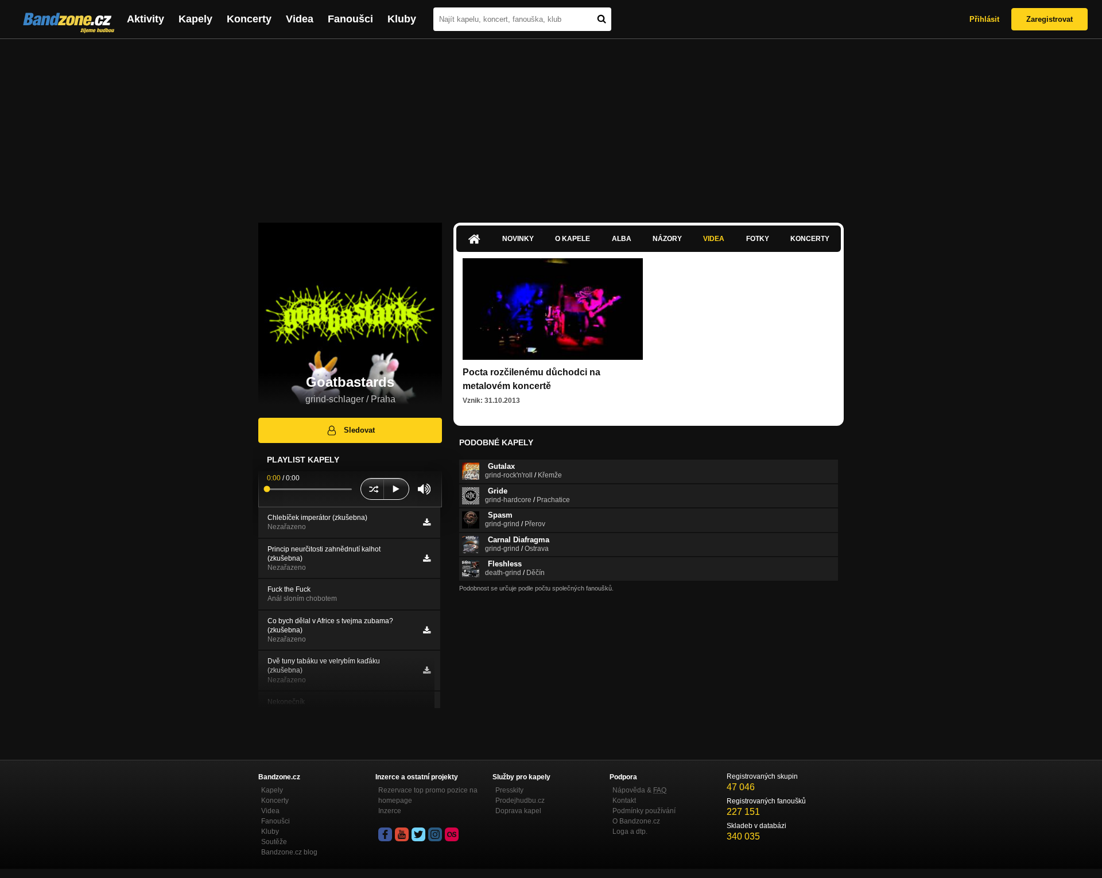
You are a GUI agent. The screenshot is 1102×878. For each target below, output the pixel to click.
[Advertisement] (551, 125)
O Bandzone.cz (636, 821)
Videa (299, 19)
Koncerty (249, 19)
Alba (621, 239)
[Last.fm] (452, 834)
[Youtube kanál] (402, 834)
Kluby (401, 19)
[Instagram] (435, 834)
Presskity (509, 790)
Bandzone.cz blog (289, 852)
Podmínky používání (644, 811)
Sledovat (359, 430)
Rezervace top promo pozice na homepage (428, 795)
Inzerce (389, 811)
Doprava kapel (518, 811)
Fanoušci (350, 19)
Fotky (757, 239)
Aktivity (145, 19)
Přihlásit (984, 19)
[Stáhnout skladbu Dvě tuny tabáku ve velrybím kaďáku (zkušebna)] (426, 670)
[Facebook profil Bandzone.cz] (385, 834)
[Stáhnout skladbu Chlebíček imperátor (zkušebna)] (426, 522)
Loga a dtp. (629, 832)
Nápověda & (639, 790)
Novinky (518, 239)
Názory (667, 239)
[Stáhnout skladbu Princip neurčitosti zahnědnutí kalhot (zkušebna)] (426, 558)
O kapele (572, 239)
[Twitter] (418, 834)
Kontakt (624, 801)
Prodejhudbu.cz (520, 801)
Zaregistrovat (1049, 19)
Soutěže (274, 842)
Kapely (195, 19)
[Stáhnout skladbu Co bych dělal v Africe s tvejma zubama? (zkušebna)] (426, 630)
